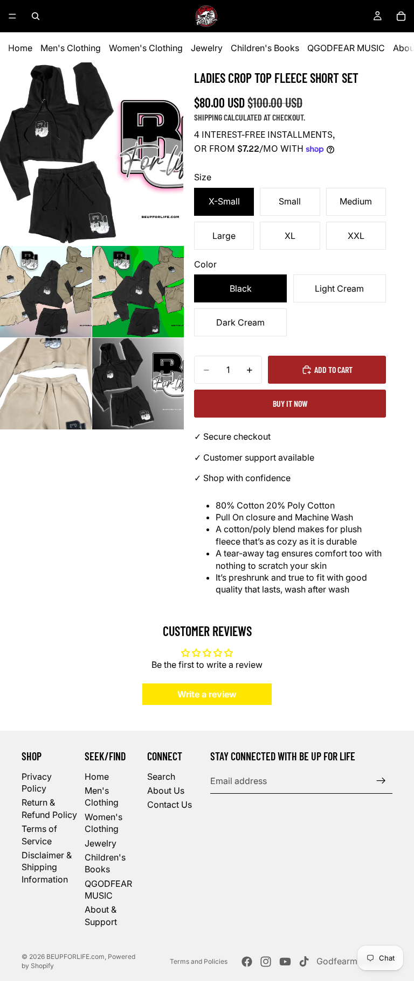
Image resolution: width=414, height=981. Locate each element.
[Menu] (12, 16)
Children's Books (265, 48)
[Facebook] (246, 961)
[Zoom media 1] (91, 153)
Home (20, 48)
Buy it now (290, 403)
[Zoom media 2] (46, 291)
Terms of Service (39, 834)
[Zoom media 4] (46, 383)
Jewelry (207, 48)
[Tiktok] (304, 961)
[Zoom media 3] (138, 291)
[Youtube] (285, 961)
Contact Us (169, 805)
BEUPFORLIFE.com (75, 956)
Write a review (207, 694)
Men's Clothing (70, 48)
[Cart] (401, 16)
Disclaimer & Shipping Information (47, 867)
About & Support (101, 916)
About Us (165, 790)
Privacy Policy (37, 782)
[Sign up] (381, 781)
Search (161, 776)
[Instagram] (265, 961)
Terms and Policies (198, 961)
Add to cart (333, 369)
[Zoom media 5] (138, 383)
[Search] (35, 16)
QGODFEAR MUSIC (346, 48)
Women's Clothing (146, 48)
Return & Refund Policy (49, 808)
